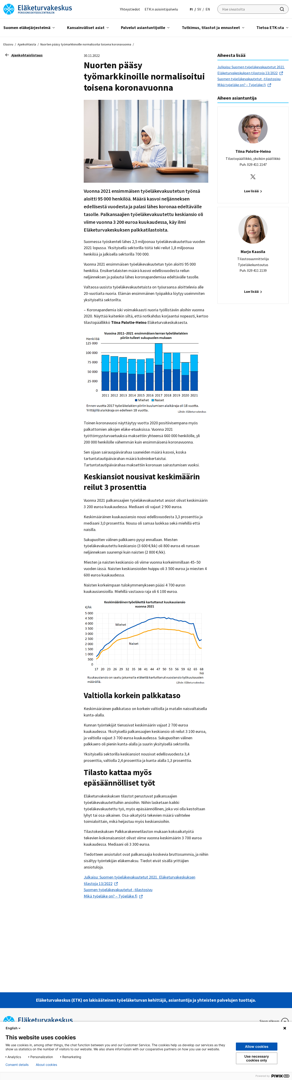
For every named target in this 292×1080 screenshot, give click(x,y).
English (12, 1028)
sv (199, 9)
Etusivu (8, 44)
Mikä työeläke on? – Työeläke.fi (110, 896)
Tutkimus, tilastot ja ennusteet (211, 27)
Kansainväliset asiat (85, 27)
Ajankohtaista (27, 44)
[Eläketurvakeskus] (37, 8)
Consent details (17, 1065)
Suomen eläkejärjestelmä (26, 27)
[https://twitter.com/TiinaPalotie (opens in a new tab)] (253, 176)
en (208, 9)
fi (191, 9)
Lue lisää (251, 191)
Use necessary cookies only (256, 1058)
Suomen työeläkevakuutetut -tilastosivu (118, 889)
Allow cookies (256, 1046)
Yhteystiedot (130, 9)
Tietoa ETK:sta (270, 27)
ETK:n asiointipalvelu (161, 9)
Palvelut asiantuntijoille (143, 27)
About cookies (46, 1065)
